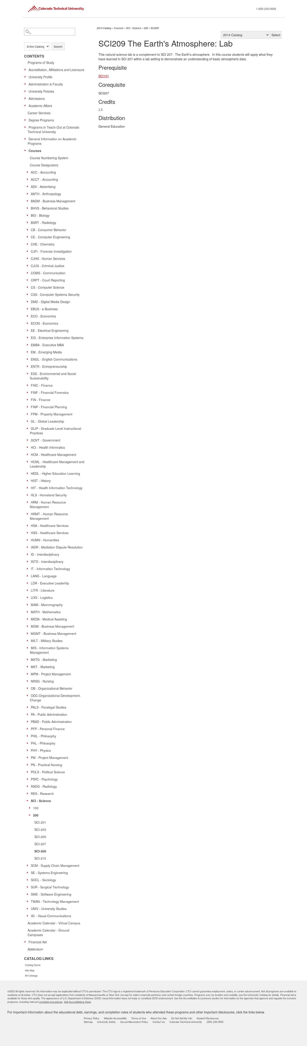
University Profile (40, 77)
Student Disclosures (208, 1018)
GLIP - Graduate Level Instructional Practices (55, 430)
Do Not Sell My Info (181, 1018)
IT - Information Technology (50, 568)
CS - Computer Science (47, 287)
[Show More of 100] (31, 807)
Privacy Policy (91, 1018)
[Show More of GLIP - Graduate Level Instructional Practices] (28, 428)
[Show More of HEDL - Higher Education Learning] (28, 473)
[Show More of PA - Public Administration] (28, 714)
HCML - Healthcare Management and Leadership (57, 463)
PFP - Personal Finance (48, 729)
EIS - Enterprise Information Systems (57, 337)
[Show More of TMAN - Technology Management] (28, 901)
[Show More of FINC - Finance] (28, 385)
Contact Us (159, 1022)
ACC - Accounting (43, 172)
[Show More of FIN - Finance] (28, 399)
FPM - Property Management (51, 414)
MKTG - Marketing (44, 659)
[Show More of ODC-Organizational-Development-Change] (28, 695)
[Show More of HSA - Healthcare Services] (28, 525)
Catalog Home (32, 965)
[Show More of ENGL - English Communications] (28, 359)
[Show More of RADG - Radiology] (28, 786)
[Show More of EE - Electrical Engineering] (28, 330)
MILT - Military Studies (46, 640)
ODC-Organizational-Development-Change (55, 697)
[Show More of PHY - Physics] (28, 750)
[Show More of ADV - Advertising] (28, 186)
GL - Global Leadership (47, 421)
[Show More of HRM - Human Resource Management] (28, 502)
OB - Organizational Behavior (51, 688)
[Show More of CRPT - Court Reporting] (28, 280)
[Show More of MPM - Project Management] (28, 673)
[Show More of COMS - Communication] (28, 272)
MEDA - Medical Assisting (49, 619)
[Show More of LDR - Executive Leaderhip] (28, 583)
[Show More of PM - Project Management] (28, 757)
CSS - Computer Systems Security (55, 294)
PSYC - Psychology (44, 779)
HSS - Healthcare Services (50, 533)
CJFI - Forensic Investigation (51, 251)
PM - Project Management (49, 757)
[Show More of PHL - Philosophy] (28, 743)
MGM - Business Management (52, 626)
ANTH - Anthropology (46, 194)
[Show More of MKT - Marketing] (28, 666)
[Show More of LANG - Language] (28, 575)
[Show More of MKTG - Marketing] (28, 659)
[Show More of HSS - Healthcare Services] (28, 532)
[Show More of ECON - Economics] (28, 323)
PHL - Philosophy (43, 743)
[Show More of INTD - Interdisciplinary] (28, 561)
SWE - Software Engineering (51, 894)
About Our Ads (159, 1018)
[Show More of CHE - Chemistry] (28, 244)
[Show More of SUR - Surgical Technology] (28, 887)
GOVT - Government (45, 440)
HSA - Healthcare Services (50, 525)
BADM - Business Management (53, 201)
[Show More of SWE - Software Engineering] (28, 894)
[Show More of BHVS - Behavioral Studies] (28, 208)
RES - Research (42, 793)
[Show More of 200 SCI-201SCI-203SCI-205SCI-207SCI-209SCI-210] (31, 815)
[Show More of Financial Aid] (26, 941)
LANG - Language (44, 576)
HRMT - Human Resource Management (49, 516)
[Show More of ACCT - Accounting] (28, 179)
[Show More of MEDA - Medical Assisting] (28, 619)
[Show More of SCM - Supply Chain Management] (28, 865)
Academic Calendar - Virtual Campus (54, 923)
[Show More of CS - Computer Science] (28, 287)
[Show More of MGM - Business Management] (28, 626)
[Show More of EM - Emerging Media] (28, 352)
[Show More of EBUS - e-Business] (28, 308)
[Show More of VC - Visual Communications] (28, 915)
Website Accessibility (115, 1018)
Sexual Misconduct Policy (134, 1022)
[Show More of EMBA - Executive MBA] (28, 344)
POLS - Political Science (48, 772)
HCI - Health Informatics (48, 447)
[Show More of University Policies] (26, 91)
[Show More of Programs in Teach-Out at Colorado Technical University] (26, 127)
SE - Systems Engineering (49, 872)
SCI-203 (40, 829)
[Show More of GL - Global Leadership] (28, 421)
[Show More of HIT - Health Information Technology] (28, 487)
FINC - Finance (42, 385)
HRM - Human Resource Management (48, 504)
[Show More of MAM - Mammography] (28, 604)
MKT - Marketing (43, 667)
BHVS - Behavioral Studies (50, 208)
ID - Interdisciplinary (45, 554)
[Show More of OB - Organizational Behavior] (28, 688)
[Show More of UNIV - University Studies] (28, 908)
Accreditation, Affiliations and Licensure (56, 69)
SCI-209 (40, 851)
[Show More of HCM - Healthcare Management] (28, 454)
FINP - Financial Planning (49, 407)
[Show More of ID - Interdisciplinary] (28, 554)
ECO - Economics (43, 316)
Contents (34, 56)
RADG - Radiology (44, 786)
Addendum (35, 949)
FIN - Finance (40, 399)
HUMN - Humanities (45, 540)
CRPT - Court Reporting (48, 280)
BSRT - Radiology (43, 222)
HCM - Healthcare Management (53, 454)
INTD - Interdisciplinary (47, 561)
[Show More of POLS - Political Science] (28, 771)
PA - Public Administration (49, 714)
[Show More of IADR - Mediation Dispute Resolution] (28, 547)
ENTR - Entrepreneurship (49, 366)
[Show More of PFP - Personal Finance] (28, 728)
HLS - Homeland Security (49, 495)
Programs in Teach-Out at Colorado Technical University (53, 129)
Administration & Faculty (46, 84)
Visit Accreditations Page (77, 1002)
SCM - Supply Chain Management (55, 865)
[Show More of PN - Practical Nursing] (28, 764)
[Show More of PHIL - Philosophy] (28, 736)
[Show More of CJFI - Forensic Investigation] (28, 251)
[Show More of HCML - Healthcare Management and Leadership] (28, 461)
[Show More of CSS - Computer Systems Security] (28, 294)
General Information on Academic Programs (52, 141)
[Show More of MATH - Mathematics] (28, 611)
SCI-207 (40, 844)
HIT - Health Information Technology (56, 488)
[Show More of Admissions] (26, 98)
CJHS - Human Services (48, 258)
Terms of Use (138, 1018)
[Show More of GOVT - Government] (28, 440)
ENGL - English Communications (54, 359)
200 (35, 815)
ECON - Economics (44, 323)
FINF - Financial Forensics (50, 392)
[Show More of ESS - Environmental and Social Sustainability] (28, 373)
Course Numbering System (49, 158)
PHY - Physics (41, 750)
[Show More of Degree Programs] (26, 120)
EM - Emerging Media (46, 352)
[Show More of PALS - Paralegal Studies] (28, 707)
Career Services (39, 113)
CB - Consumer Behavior (48, 229)
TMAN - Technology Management (55, 901)
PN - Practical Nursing (46, 765)
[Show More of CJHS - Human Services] (28, 258)
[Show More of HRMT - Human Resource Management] (28, 513)
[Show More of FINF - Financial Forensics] (28, 392)
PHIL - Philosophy (43, 736)
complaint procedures (50, 1002)
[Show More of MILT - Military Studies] (28, 640)
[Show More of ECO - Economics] (28, 316)
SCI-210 (40, 858)
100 (35, 808)
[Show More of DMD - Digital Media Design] (28, 301)
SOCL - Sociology (43, 880)
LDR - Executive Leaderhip (50, 583)
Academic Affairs (40, 105)
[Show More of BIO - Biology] (28, 215)
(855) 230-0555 (215, 1022)
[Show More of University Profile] (26, 76)
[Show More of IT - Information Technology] (28, 568)
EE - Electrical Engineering (50, 330)
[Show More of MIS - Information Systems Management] (28, 647)
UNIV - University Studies (49, 908)
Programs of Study (41, 62)
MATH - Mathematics (46, 612)
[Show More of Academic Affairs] (26, 105)
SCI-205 (40, 836)
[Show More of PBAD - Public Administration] (28, 721)
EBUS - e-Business (44, 309)
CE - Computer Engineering (50, 237)
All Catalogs (31, 975)
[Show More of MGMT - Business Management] (28, 633)
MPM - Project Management (51, 674)
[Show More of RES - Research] (28, 793)
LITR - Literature (42, 590)
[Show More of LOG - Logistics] (28, 597)
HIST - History (41, 480)
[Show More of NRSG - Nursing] (28, 681)
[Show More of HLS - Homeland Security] (28, 495)
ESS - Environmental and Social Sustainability (53, 375)
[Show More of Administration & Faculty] (26, 84)
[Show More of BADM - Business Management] (28, 200)
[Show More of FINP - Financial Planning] (28, 406)
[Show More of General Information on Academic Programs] (26, 138)
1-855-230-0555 (266, 9)
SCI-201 (40, 822)
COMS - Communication (48, 273)
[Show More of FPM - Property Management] (28, 414)
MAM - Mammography (47, 604)
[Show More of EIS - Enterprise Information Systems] (28, 337)
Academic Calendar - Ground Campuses (48, 932)
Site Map (29, 970)
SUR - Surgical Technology (50, 887)
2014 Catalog (104, 28)
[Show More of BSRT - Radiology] (28, 222)
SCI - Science (41, 800)
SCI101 (103, 76)
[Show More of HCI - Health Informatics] (28, 447)
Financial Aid (38, 942)
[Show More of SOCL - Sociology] (28, 879)
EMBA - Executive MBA (47, 345)
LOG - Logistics (42, 597)
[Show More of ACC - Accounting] (28, 172)
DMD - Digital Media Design (50, 301)
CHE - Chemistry (43, 244)
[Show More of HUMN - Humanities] (28, 539)
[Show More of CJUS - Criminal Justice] (28, 265)
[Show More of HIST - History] (28, 480)
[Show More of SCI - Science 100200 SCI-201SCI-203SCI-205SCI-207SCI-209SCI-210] (28, 800)
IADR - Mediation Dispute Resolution (57, 547)
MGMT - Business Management (53, 633)
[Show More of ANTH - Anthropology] (28, 193)
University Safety (106, 1022)
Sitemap (88, 1022)
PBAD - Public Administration (51, 721)
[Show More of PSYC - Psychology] (28, 779)
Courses (35, 150)
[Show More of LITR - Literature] (28, 590)
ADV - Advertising (43, 186)
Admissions (37, 98)
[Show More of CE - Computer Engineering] (28, 236)
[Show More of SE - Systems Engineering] (28, 872)
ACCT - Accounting (44, 179)
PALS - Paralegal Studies (48, 707)
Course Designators (44, 165)
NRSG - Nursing (42, 681)
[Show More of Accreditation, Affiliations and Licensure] (26, 69)
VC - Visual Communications (51, 916)
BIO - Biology (40, 215)
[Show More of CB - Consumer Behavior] (28, 229)
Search (58, 46)
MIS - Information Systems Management (49, 650)
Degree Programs (41, 120)
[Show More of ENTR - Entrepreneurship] (28, 366)
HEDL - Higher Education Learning (55, 473)
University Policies (41, 91)
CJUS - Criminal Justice (47, 265)
